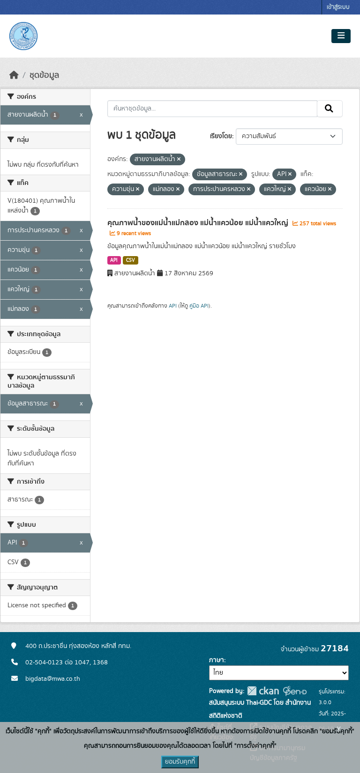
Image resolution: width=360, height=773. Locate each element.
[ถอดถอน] (178, 159)
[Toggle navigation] (341, 36)
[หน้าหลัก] (14, 75)
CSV (130, 260)
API (114, 260)
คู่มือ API (199, 306)
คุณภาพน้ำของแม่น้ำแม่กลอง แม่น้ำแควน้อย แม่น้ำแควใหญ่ (198, 223)
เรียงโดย (221, 136)
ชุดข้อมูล (44, 75)
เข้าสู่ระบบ (338, 7)
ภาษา (216, 660)
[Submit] (330, 108)
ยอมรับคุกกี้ (180, 761)
